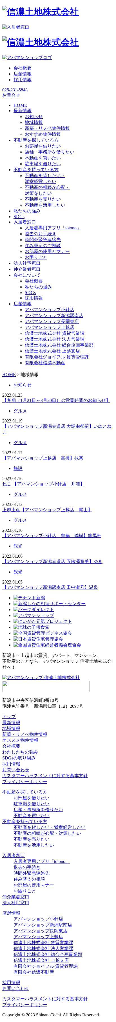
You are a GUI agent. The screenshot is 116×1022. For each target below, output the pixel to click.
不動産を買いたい (43, 157)
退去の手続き (27, 867)
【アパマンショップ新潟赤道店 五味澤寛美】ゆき (52, 561)
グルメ (20, 410)
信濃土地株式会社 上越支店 (52, 351)
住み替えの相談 (29, 879)
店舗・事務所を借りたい (49, 152)
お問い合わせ (15, 769)
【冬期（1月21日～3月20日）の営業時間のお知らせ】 (56, 400)
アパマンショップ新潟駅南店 (54, 315)
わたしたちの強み (20, 752)
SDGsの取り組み (19, 758)
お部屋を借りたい (43, 146)
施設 (18, 468)
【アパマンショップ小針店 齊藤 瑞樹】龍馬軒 (51, 535)
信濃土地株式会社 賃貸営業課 (54, 333)
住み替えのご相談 (43, 245)
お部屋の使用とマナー (47, 251)
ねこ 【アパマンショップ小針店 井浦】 (43, 483)
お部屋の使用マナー (34, 885)
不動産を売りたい (43, 199)
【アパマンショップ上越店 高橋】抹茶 (42, 458)
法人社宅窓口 (15, 902)
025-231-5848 (15, 89)
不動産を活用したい (45, 205)
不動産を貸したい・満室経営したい (50, 827)
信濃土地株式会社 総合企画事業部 (59, 345)
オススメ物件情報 (20, 740)
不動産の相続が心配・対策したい (47, 833)
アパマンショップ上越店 (49, 327)
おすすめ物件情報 (43, 134)
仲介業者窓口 (15, 896)
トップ (9, 716)
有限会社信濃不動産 (45, 362)
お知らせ (34, 116)
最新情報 (11, 722)
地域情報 (34, 122)
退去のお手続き (40, 233)
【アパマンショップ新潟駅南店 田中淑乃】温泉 (50, 587)
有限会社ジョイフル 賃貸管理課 (57, 356)
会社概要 (23, 67)
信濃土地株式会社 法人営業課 (54, 339)
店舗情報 (23, 73)
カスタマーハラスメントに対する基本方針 (45, 775)
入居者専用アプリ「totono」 (53, 227)
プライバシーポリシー (24, 781)
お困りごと (36, 257)
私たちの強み (38, 286)
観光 (18, 546)
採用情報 (23, 79)
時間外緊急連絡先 (43, 239)
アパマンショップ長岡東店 (52, 321)
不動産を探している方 (24, 792)
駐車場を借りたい (43, 163)
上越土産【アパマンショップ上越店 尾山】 (47, 509)
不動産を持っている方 (24, 821)
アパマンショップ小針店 (49, 309)
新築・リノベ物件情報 (47, 128)
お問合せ (11, 95)
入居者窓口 (13, 855)
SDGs (30, 292)
